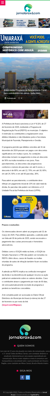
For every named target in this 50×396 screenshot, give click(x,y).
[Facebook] (22, 377)
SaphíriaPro (35, 395)
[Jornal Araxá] (28, 3)
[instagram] (28, 377)
